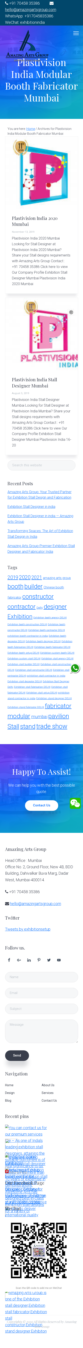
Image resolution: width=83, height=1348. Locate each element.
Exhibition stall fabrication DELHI (32, 687)
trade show (51, 726)
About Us (48, 1085)
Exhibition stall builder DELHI (24, 664)
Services (48, 1093)
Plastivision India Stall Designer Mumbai (34, 382)
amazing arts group (57, 578)
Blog (8, 1100)
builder (33, 586)
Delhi (40, 607)
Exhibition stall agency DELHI (57, 658)
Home (9, 1085)
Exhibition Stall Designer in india (31, 507)
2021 (36, 577)
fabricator (58, 706)
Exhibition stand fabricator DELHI (26, 707)
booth (15, 586)
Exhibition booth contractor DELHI (46, 630)
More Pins (18, 1172)
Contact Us (41, 805)
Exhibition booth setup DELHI (23, 652)
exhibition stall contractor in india (46, 675)
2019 (13, 577)
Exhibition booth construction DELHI (27, 624)
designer (55, 606)
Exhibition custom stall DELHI (24, 658)
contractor (22, 606)
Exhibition (20, 616)
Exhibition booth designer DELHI (43, 641)
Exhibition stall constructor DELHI (33, 670)
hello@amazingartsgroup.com (30, 9)
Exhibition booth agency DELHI (50, 617)
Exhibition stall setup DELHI (41, 692)
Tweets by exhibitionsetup (27, 929)
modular (19, 716)
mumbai (39, 716)
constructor (38, 596)
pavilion (58, 716)
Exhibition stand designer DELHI (54, 698)
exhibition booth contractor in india (28, 635)
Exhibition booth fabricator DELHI (52, 647)
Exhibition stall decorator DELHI (25, 681)
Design (10, 1093)
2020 (25, 577)
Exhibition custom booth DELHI (57, 652)
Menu (76, 33)
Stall (13, 726)
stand (27, 726)
